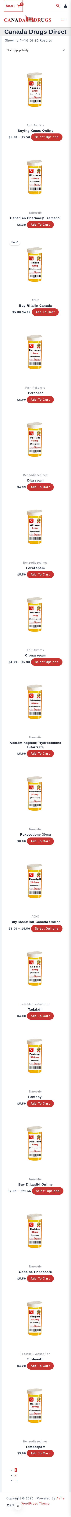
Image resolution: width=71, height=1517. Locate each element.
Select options (47, 137)
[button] (58, 6)
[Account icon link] (65, 6)
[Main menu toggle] (63, 19)
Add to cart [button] (40, 225)
